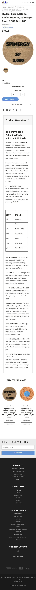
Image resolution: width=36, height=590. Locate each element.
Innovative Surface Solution (18, 529)
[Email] (7, 110)
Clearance (18, 503)
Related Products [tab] (16, 380)
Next (33, 397)
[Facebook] (3, 110)
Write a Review (8, 27)
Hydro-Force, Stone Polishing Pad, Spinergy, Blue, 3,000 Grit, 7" (9, 412)
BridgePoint (18, 516)
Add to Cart (9, 424)
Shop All (18, 490)
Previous (2, 397)
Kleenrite (18, 532)
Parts (18, 498)
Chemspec (18, 521)
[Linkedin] (17, 110)
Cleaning (18, 493)
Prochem (18, 519)
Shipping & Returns (18, 469)
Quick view (9, 420)
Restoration (18, 495)
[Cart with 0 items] (30, 2)
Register (21, 476)
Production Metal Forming (18, 537)
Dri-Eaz (18, 527)
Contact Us (18, 474)
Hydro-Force (18, 514)
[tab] (18, 120)
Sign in (14, 476)
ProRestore (18, 534)
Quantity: (18, 91)
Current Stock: (18, 87)
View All (18, 539)
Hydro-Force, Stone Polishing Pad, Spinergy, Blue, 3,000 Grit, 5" (26, 412)
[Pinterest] (21, 110)
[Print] (10, 110)
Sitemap (18, 479)
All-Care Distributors (18, 524)
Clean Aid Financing (18, 471)
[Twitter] (14, 110)
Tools (18, 500)
